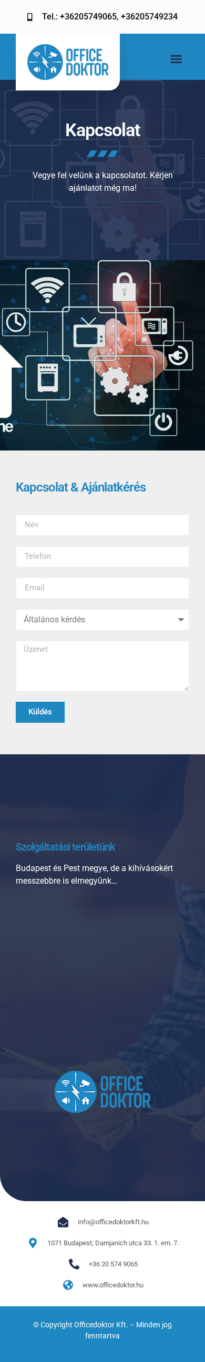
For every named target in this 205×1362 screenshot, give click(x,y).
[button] (176, 58)
